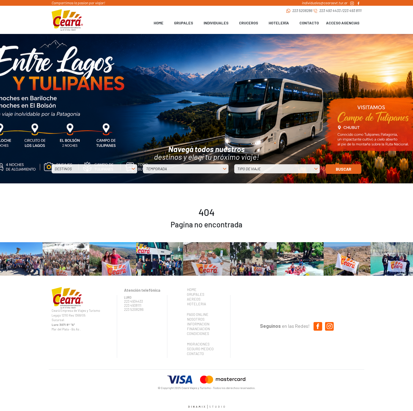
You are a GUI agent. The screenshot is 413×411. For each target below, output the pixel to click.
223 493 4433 (330, 10)
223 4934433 (133, 301)
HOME (158, 23)
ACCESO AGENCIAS (342, 23)
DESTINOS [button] (63, 168)
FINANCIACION (198, 329)
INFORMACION (198, 324)
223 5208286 (302, 10)
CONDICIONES (198, 333)
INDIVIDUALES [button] (216, 23)
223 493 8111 (352, 10)
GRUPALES (195, 294)
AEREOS (194, 299)
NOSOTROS (196, 319)
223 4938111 (132, 305)
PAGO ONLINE (197, 314)
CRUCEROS (248, 23)
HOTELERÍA (279, 23)
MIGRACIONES (198, 344)
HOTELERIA (196, 304)
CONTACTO (309, 23)
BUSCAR (343, 169)
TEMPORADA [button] (156, 168)
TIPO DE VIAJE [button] (249, 168)
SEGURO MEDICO (199, 349)
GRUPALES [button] (183, 23)
